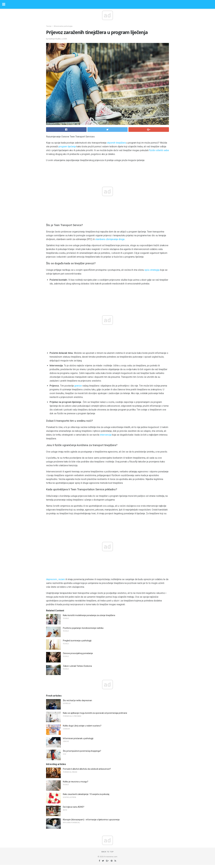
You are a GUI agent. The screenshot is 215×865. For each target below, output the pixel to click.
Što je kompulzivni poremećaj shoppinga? (82, 751)
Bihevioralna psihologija (63, 26)
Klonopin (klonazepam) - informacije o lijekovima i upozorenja (91, 819)
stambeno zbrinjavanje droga (109, 239)
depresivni (51, 579)
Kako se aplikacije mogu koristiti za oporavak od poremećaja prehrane (95, 713)
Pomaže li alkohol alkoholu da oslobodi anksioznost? (87, 769)
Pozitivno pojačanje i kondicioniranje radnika (83, 628)
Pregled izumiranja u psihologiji (77, 640)
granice (78, 385)
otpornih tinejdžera (116, 142)
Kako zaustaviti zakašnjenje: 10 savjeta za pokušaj (86, 794)
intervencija (105, 434)
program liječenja (67, 146)
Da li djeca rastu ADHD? (73, 807)
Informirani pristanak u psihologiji (78, 738)
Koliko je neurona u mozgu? (75, 781)
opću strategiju (152, 270)
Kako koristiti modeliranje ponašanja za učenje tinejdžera (89, 615)
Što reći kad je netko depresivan (77, 700)
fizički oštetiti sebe (159, 150)
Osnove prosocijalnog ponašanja (78, 653)
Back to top (108, 852)
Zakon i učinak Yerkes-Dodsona (77, 666)
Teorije (48, 26)
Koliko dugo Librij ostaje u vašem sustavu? (82, 726)
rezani (62, 579)
